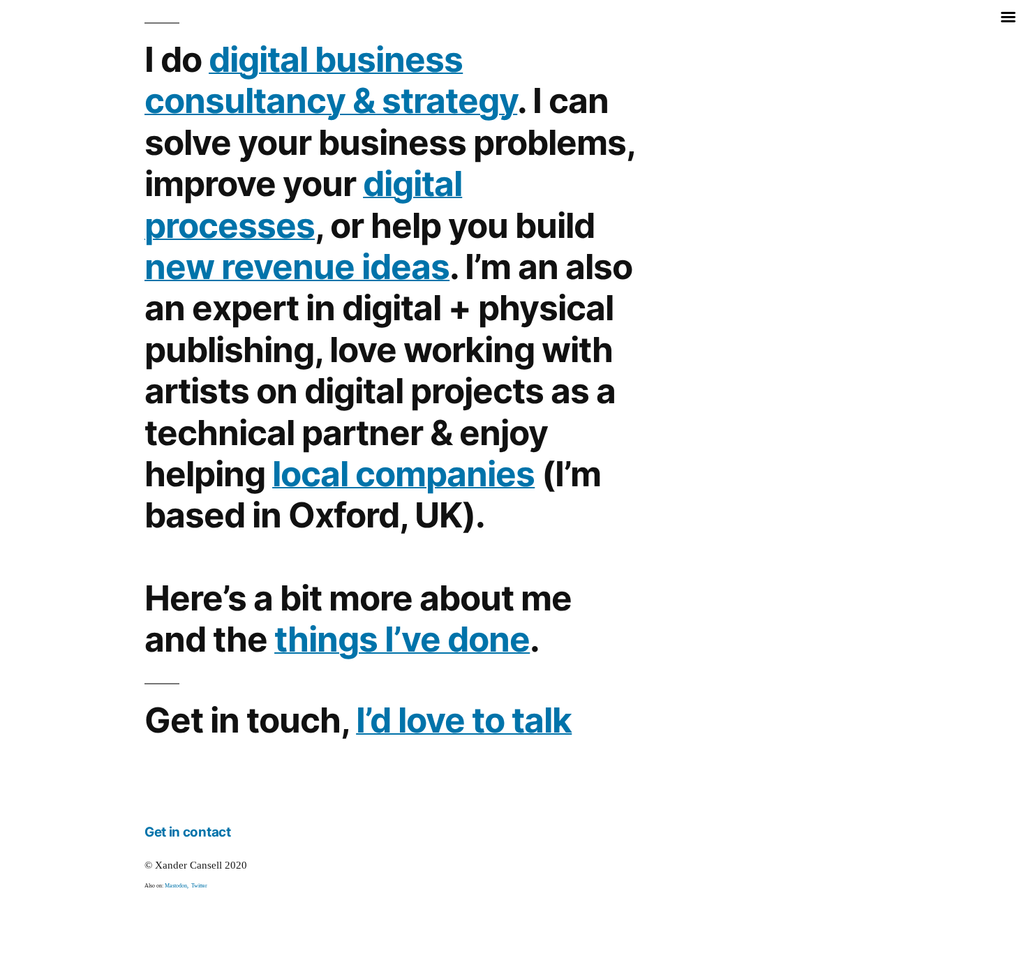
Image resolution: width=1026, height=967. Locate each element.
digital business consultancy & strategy (330, 79)
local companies (403, 474)
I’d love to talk (464, 720)
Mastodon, (178, 886)
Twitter (199, 886)
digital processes (303, 204)
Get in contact (187, 832)
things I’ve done (402, 639)
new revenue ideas (296, 266)
